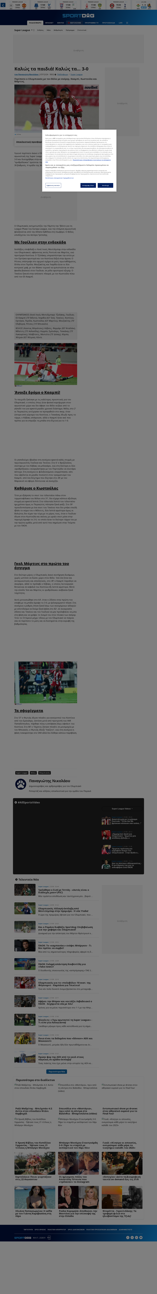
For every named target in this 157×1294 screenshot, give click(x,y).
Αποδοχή (105, 185)
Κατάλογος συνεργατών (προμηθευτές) (59, 178)
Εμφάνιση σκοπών (53, 185)
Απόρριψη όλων (88, 185)
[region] (79, 160)
